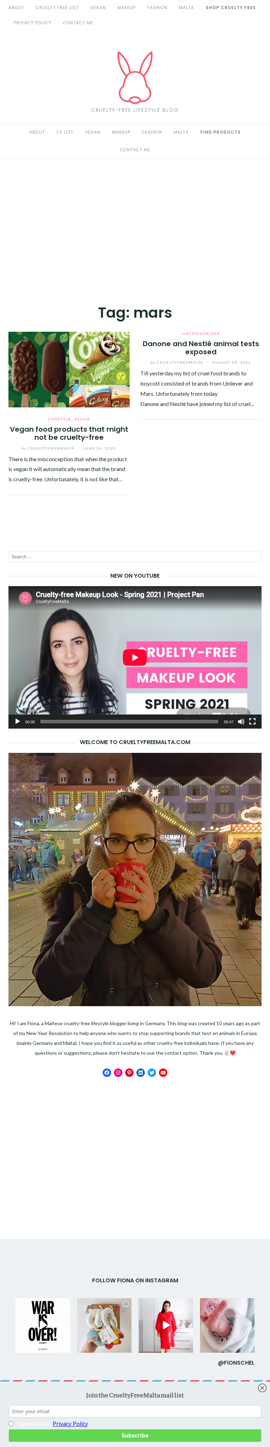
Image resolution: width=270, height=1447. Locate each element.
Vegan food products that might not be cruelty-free (69, 433)
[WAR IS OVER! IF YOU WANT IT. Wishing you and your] (42, 1325)
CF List (65, 132)
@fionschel (236, 1363)
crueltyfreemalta (49, 448)
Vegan (93, 132)
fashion (157, 8)
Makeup (121, 132)
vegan (98, 8)
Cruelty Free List (57, 8)
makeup (126, 8)
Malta (186, 8)
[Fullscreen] (252, 721)
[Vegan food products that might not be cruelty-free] (69, 368)
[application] (135, 657)
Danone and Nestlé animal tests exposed (201, 348)
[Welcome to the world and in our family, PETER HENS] (227, 1325)
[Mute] (241, 721)
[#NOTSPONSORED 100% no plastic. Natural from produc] (104, 1325)
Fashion (152, 132)
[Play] (17, 721)
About (16, 8)
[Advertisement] (135, 229)
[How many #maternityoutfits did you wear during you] (166, 1325)
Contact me (135, 150)
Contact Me (78, 23)
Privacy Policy (32, 23)
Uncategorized (201, 333)
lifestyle (59, 419)
